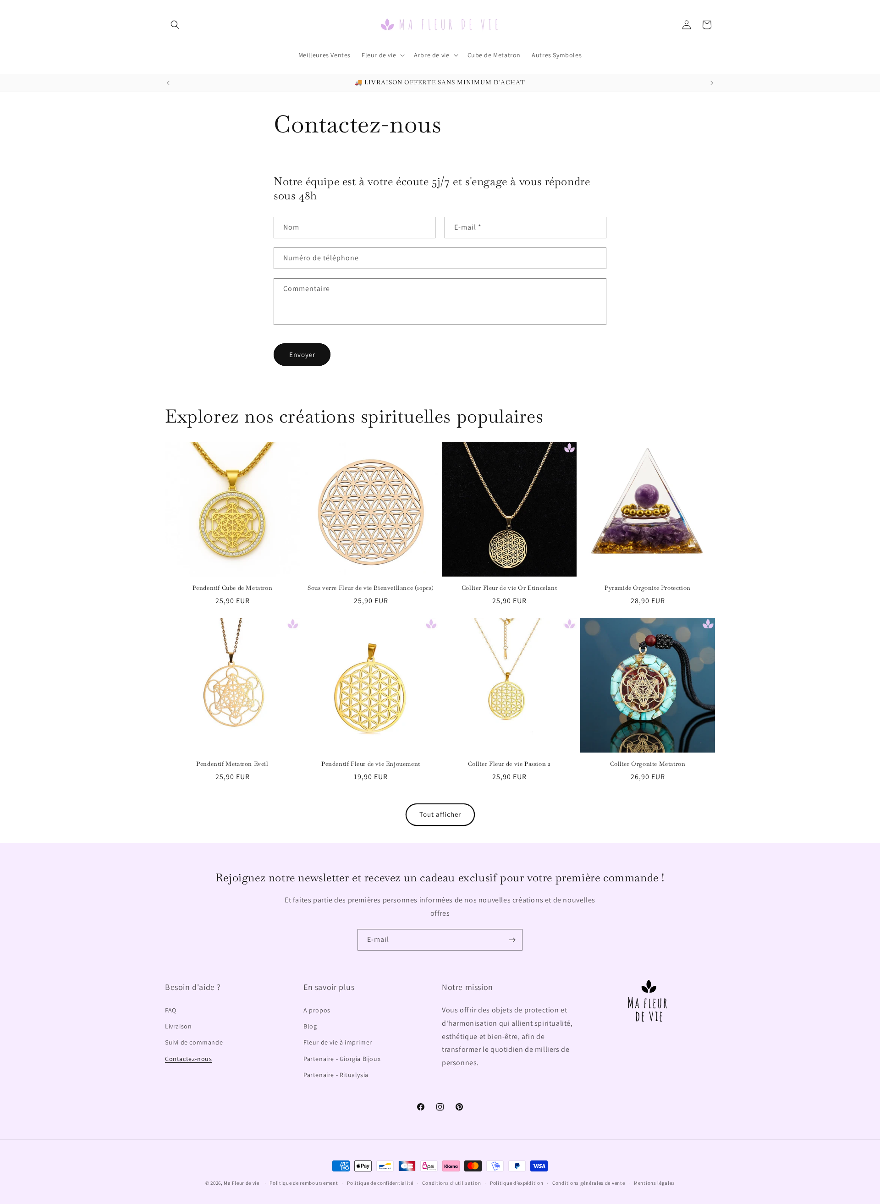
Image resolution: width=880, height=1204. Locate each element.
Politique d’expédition (516, 1182)
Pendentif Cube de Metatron (232, 588)
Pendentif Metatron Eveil (232, 764)
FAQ (170, 1010)
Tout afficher (440, 814)
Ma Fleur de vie (241, 1183)
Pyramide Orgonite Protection (648, 588)
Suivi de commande (194, 1043)
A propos (316, 1010)
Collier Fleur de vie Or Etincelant (509, 588)
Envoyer (302, 354)
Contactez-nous (188, 1059)
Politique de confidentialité (380, 1182)
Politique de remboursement (304, 1182)
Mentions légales (654, 1182)
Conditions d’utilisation (451, 1182)
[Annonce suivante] (712, 83)
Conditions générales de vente (588, 1182)
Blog (310, 1027)
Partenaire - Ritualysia (335, 1075)
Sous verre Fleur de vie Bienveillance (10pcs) (371, 588)
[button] (175, 25)
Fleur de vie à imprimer (337, 1043)
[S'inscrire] (512, 940)
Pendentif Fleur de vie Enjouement (370, 764)
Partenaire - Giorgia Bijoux (341, 1059)
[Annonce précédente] (168, 83)
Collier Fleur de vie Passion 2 (509, 764)
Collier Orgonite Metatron (648, 764)
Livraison (178, 1027)
